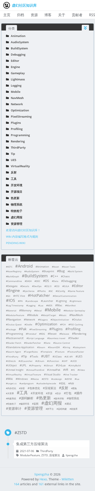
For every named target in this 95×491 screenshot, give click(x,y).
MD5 (50, 305)
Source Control (62, 342)
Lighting (62, 301)
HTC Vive (20, 295)
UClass (58, 356)
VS (73, 369)
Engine (14, 67)
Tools (35, 356)
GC (51, 291)
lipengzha (41, 474)
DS (47, 281)
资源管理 (15, 224)
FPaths (42, 291)
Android (25, 266)
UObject (12, 365)
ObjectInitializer (60, 319)
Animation (17, 36)
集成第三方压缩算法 (32, 443)
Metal (39, 310)
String (67, 347)
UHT (65, 361)
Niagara (43, 319)
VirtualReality (19, 166)
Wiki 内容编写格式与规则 (22, 237)
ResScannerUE (16, 338)
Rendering (17, 141)
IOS (12, 300)
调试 (68, 403)
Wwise (35, 378)
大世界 (10, 393)
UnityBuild (75, 365)
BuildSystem (18, 48)
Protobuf (31, 333)
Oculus (78, 319)
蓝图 (36, 403)
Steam (41, 347)
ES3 (57, 286)
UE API (69, 356)
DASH (29, 281)
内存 (72, 383)
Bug (62, 271)
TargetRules (31, 351)
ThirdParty (17, 147)
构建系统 (11, 398)
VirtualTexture (33, 374)
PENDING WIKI (15, 243)
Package (11, 329)
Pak (24, 329)
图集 (74, 388)
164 (16, 484)
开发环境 (15, 185)
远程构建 (62, 408)
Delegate (12, 286)
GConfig (61, 291)
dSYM (69, 378)
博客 (47, 14)
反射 (13, 172)
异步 (59, 393)
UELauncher (26, 361)
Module (33, 315)
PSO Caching (76, 324)
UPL (23, 365)
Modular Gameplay (75, 310)
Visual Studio (53, 374)
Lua (41, 305)
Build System (75, 271)
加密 (22, 388)
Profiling (16, 129)
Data (55, 281)
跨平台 (50, 408)
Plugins (15, 123)
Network (16, 104)
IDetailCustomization (65, 295)
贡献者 (77, 14)
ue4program (27, 383)
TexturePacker (76, 351)
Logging (15, 85)
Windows (22, 378)
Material (11, 310)
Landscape (32, 301)
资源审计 (14, 408)
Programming (19, 135)
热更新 (14, 198)
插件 (79, 393)
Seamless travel (57, 338)
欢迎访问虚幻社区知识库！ (23, 230)
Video (82, 369)
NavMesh (16, 98)
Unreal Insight (15, 369)
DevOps (37, 286)
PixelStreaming (20, 116)
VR (66, 370)
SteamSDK (54, 347)
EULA (66, 286)
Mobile (14, 92)
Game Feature (76, 291)
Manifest (71, 305)
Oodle (29, 324)
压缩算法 (50, 388)
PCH (63, 324)
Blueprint (49, 271)
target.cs (12, 383)
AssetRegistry (14, 271)
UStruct (49, 365)
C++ (55, 276)
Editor (14, 61)
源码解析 (27, 398)
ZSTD (45, 378)
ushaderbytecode (47, 383)
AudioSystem (19, 42)
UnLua (62, 365)
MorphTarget (49, 315)
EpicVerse (29, 291)
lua (77, 378)
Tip (12, 154)
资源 (34, 14)
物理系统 (15, 204)
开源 (50, 393)
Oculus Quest (14, 324)
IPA (21, 301)
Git (8, 295)
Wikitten (68, 479)
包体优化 (34, 388)
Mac (59, 305)
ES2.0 (48, 286)
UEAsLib (11, 361)
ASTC (9, 266)
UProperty (35, 365)
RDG (42, 333)
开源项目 (15, 192)
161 (41, 484)
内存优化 (11, 388)
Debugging (17, 54)
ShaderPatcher (33, 342)
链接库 (74, 408)
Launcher (47, 301)
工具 (13, 179)
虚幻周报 (15, 217)
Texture (60, 351)
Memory (26, 310)
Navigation (14, 319)
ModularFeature (15, 315)
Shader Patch (14, 342)
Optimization (19, 110)
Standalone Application (21, 347)
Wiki (10, 378)
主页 (6, 14)
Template (47, 351)
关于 (61, 14)
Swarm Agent (14, 351)
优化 (63, 383)
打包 (68, 393)
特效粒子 (15, 211)
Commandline (14, 281)
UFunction (53, 361)
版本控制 (59, 398)
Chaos (66, 276)
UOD (74, 361)
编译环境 (24, 403)
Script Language (36, 338)
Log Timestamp (15, 305)
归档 (20, 14)
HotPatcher (40, 295)
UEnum (40, 361)
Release (65, 333)
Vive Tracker (71, 374)
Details (25, 286)
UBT (46, 356)
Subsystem (80, 347)
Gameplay (17, 73)
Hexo (43, 479)
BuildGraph (13, 276)
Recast (53, 333)
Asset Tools (69, 266)
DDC (38, 281)
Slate (47, 342)
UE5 (12, 160)
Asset (56, 266)
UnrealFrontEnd (36, 369)
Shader (74, 338)
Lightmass (17, 79)
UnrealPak (54, 369)
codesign (57, 378)
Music (63, 315)
